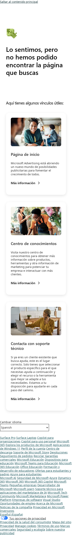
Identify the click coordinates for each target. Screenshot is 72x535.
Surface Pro (7, 438)
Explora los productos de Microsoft (29, 445)
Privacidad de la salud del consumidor (25, 522)
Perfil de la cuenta (33, 448)
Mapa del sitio (61, 522)
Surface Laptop (26, 438)
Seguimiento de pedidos (16, 456)
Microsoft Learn (23, 489)
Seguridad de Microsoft (33, 478)
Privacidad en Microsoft (49, 507)
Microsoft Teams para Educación (36, 463)
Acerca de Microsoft (49, 503)
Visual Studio (51, 500)
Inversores (7, 511)
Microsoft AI (8, 478)
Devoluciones (59, 452)
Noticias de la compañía (16, 507)
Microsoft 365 (15, 481)
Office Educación (31, 467)
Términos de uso (48, 526)
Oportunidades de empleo (17, 503)
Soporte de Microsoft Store (31, 452)
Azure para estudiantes (26, 474)
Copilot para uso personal (38, 441)
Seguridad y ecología (31, 529)
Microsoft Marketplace (31, 496)
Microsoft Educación (30, 459)
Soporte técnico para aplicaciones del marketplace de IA (31, 490)
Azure (53, 478)
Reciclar (39, 456)
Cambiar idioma (10, 422)
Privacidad (7, 526)
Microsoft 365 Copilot (39, 481)
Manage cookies (25, 526)
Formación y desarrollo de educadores (30, 468)
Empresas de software (27, 500)
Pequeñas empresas (23, 485)
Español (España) (11, 514)
